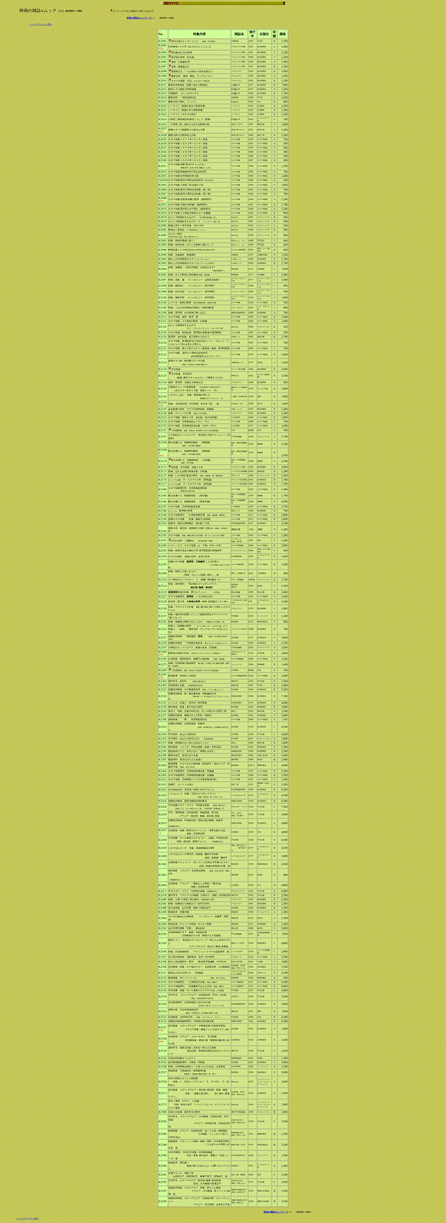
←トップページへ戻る (40, 24)
